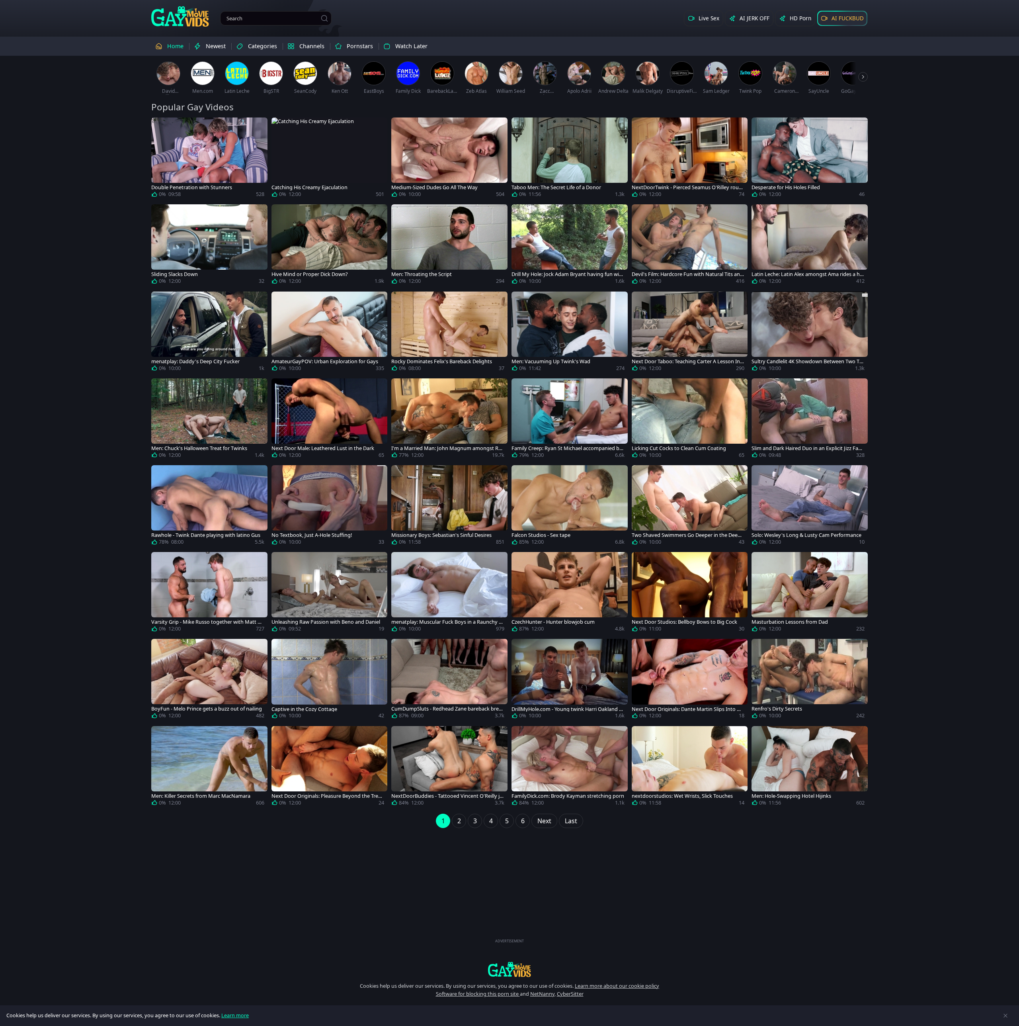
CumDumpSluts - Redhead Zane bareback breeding (446, 709)
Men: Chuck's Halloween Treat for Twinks (199, 448)
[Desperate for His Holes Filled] (810, 158)
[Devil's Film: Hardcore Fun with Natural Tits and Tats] (690, 245)
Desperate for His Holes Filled (786, 187)
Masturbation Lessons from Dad (790, 622)
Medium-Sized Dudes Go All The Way (434, 187)
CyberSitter (570, 993)
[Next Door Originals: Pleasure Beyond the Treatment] (329, 767)
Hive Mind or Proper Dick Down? (309, 274)
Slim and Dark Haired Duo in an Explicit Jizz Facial (807, 448)
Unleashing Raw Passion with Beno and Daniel (325, 622)
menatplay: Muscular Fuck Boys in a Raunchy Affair (447, 622)
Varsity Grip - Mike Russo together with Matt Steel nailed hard (206, 622)
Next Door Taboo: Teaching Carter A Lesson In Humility (686, 361)
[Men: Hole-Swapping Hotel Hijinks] (810, 767)
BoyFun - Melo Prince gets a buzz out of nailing (206, 709)
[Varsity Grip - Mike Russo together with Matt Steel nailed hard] (209, 593)
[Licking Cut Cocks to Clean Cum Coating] (690, 419)
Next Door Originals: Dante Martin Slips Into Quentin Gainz (688, 709)
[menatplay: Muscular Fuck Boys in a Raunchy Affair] (449, 593)
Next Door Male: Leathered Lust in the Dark (322, 448)
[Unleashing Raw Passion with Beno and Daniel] (329, 593)
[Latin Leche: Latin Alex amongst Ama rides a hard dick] (810, 245)
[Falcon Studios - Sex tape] (569, 506)
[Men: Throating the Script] (449, 245)
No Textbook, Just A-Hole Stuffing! (311, 535)
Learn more (235, 1015)
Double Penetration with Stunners (191, 187)
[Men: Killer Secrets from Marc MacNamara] (209, 767)
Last (571, 820)
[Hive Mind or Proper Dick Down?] (329, 245)
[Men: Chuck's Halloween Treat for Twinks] (209, 419)
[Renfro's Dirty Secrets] (810, 680)
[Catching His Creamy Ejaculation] (329, 158)
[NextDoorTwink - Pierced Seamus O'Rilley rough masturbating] (690, 158)
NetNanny (542, 993)
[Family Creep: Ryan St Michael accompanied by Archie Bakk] (569, 419)
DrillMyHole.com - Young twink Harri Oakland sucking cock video (566, 709)
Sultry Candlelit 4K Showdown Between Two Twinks (807, 361)
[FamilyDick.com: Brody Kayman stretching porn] (569, 767)
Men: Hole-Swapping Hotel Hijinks (791, 796)
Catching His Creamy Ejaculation (309, 187)
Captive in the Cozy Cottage (304, 709)
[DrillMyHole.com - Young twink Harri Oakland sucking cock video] (569, 680)
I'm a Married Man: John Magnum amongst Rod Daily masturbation (446, 448)
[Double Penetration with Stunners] (209, 158)
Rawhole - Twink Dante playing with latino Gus (205, 535)
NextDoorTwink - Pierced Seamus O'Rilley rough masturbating (687, 187)
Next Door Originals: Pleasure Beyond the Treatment (327, 796)
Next (544, 820)
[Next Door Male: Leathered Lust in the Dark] (329, 419)
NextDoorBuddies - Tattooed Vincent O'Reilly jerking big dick (446, 796)
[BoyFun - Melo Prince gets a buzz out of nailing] (209, 680)
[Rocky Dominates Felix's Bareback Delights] (449, 333)
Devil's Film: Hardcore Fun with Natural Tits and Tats (687, 274)
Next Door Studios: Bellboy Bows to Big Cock (684, 622)
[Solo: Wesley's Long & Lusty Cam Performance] (810, 506)
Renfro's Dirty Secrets (777, 709)
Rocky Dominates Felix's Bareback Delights (441, 361)
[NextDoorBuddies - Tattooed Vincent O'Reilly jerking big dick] (449, 767)
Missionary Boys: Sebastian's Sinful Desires (441, 535)
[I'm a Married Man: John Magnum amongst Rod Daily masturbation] (449, 419)
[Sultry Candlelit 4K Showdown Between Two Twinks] (810, 333)
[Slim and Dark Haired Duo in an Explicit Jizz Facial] (810, 419)
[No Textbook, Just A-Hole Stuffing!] (329, 506)
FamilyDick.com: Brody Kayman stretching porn (567, 796)
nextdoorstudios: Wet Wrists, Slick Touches (682, 796)
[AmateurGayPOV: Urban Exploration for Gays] (329, 333)
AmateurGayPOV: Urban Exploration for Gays (324, 361)
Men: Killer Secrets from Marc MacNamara (200, 796)
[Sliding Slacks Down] (209, 245)
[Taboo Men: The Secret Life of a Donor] (569, 158)
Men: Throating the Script (421, 274)
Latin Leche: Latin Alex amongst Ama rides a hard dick (807, 274)
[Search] (324, 18)
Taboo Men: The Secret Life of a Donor (556, 187)
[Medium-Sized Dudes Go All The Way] (449, 158)
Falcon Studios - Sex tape (540, 535)
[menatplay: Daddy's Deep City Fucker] (209, 333)
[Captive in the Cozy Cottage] (329, 680)
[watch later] (160, 127)
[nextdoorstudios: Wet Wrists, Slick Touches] (690, 767)
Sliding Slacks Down (174, 274)
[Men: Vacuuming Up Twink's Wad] (569, 333)
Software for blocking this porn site (478, 993)
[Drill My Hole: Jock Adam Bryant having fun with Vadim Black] (569, 245)
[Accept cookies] (1005, 1015)
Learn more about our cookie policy (617, 985)
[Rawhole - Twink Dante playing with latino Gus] (209, 506)
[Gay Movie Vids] (180, 16)
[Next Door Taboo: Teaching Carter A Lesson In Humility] (690, 333)
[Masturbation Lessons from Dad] (810, 593)
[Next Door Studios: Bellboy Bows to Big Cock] (690, 593)
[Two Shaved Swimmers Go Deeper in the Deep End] (690, 506)
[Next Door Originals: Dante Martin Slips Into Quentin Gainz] (690, 680)
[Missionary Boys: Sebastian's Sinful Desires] (449, 506)
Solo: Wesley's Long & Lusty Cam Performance (806, 535)
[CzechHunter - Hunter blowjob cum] (569, 593)
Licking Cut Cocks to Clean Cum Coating (679, 448)
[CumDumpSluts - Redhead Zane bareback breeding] (449, 680)
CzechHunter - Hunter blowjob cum (553, 622)
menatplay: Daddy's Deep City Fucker (195, 361)
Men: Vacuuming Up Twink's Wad (550, 361)
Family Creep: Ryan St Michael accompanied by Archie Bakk (566, 448)
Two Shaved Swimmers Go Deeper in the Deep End (686, 535)
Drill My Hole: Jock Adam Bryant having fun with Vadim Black (567, 274)
